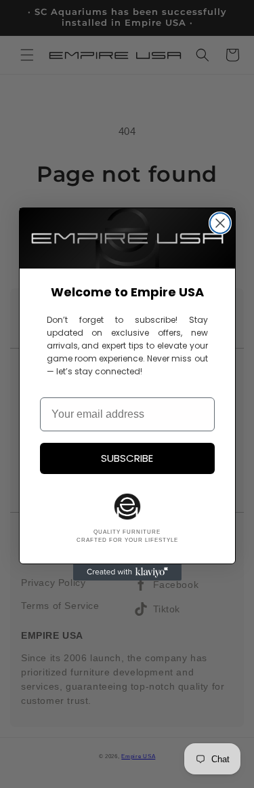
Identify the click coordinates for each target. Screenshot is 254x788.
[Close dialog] (220, 223)
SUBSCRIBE (127, 458)
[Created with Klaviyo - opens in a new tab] (127, 572)
